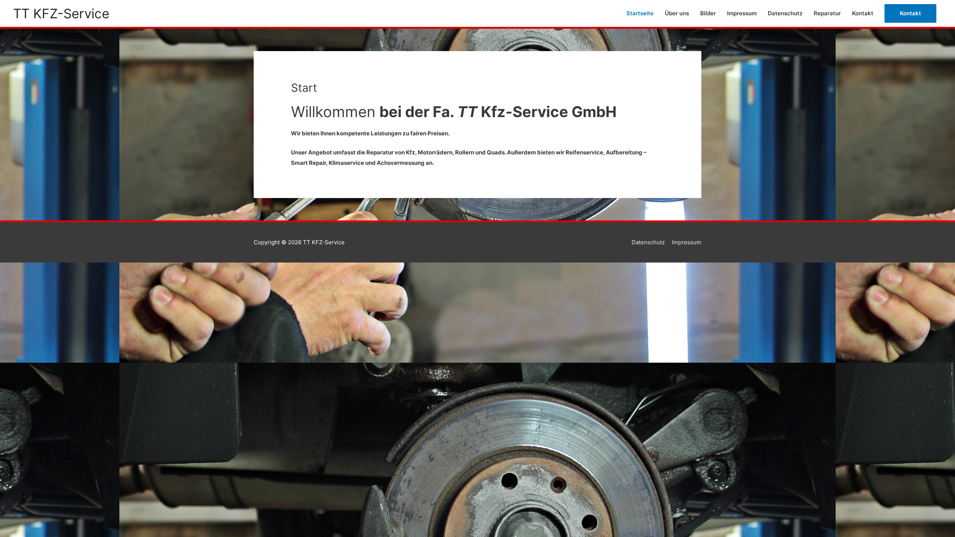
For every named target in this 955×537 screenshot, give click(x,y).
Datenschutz (785, 13)
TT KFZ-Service (61, 13)
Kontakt (862, 13)
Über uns (677, 13)
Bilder (708, 13)
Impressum (742, 13)
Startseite (640, 13)
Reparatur (827, 13)
